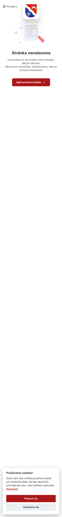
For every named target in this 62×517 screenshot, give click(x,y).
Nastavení (12, 489)
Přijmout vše (31, 498)
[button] (10, 6)
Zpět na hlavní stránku (28, 82)
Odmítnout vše (31, 507)
